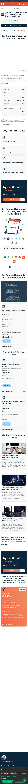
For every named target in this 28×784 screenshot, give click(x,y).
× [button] (26, 769)
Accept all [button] (7, 781)
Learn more (23, 1)
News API (12, 30)
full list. (14, 619)
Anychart (25, 70)
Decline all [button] (20, 781)
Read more (13, 774)
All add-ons (15, 267)
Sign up (24, 4)
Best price (21, 30)
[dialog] (14, 775)
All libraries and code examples (15, 248)
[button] (14, 776)
